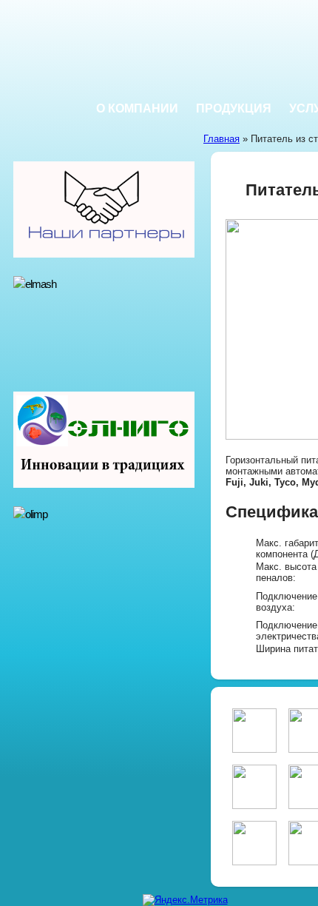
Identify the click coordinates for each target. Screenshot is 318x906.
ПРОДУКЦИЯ (233, 108)
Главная (221, 138)
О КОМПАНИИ (137, 108)
